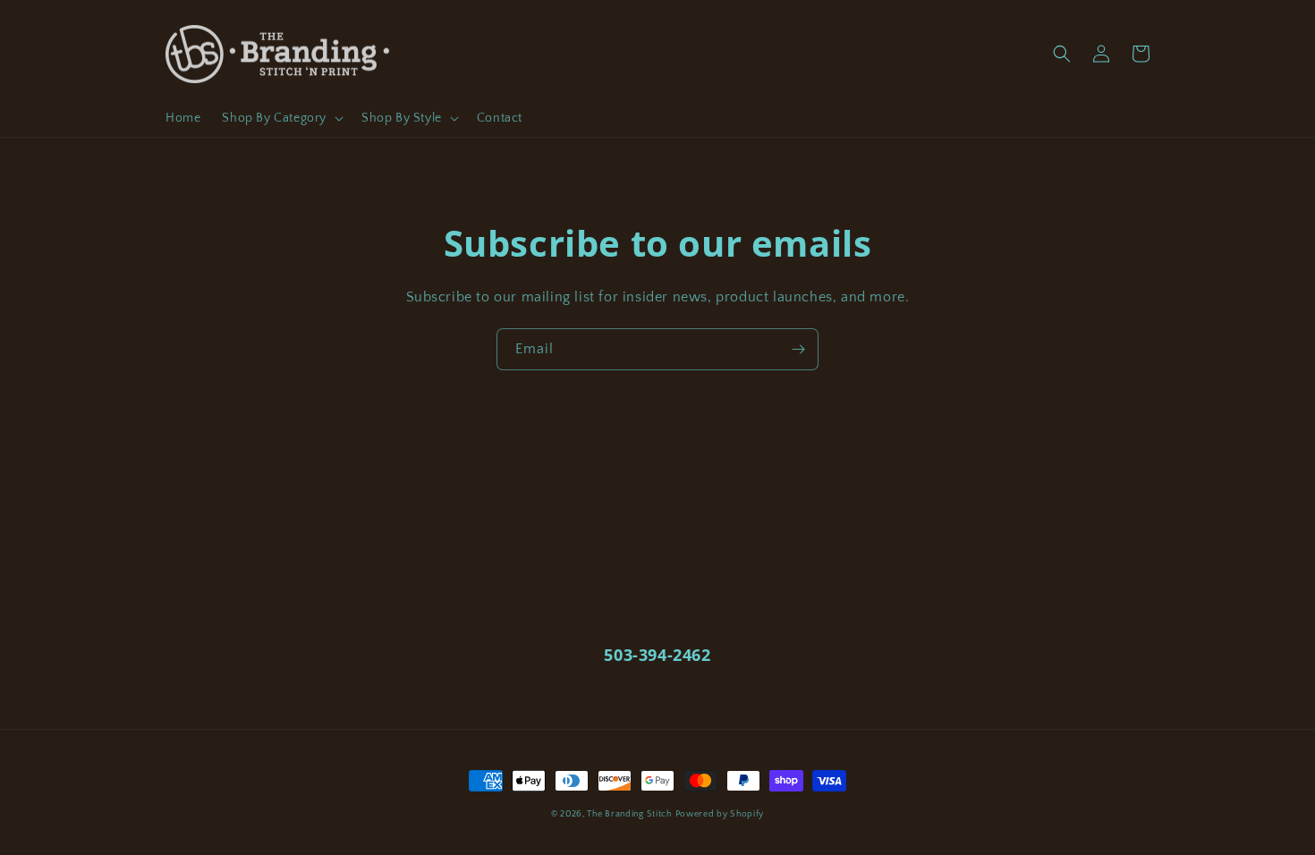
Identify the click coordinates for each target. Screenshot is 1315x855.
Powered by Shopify (720, 814)
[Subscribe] (798, 349)
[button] (281, 118)
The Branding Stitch (629, 814)
